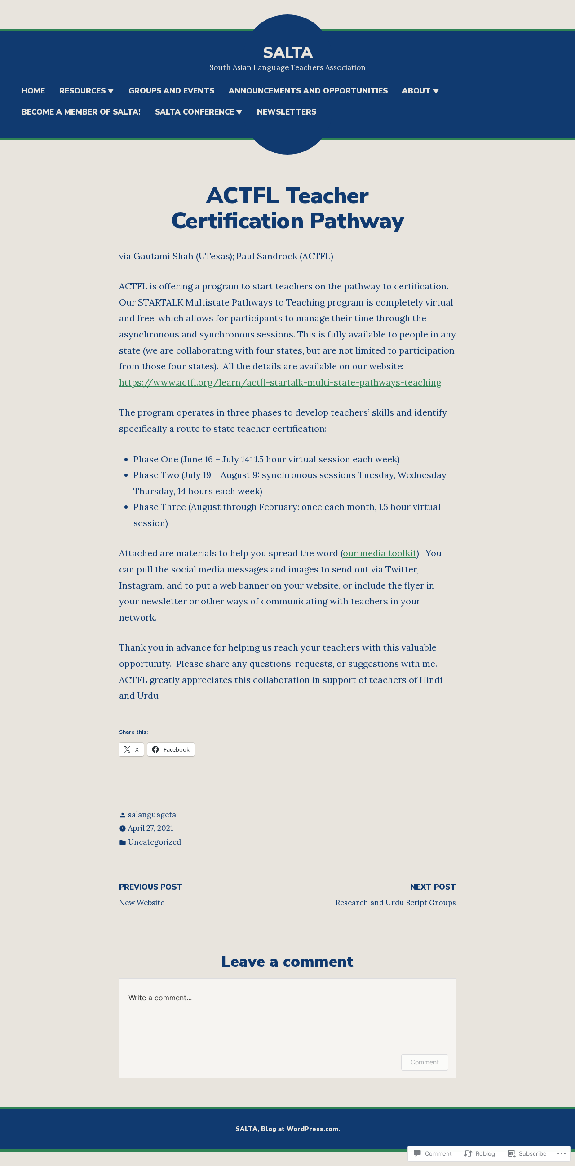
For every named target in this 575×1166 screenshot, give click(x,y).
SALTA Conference (194, 112)
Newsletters (286, 112)
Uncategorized (154, 842)
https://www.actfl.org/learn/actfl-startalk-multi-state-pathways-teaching (280, 382)
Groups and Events (171, 91)
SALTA (288, 52)
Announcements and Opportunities (308, 91)
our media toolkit (379, 553)
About (416, 91)
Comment (425, 1062)
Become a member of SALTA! (81, 112)
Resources (82, 91)
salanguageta (152, 815)
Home (33, 91)
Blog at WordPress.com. (300, 1129)
